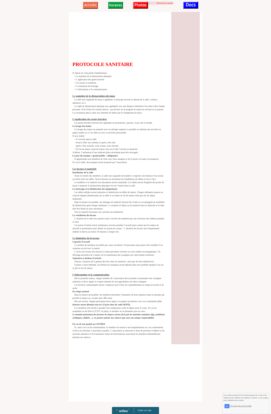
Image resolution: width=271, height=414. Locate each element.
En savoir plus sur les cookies (241, 406)
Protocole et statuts (165, 3)
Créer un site (144, 410)
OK (227, 406)
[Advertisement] (118, 37)
